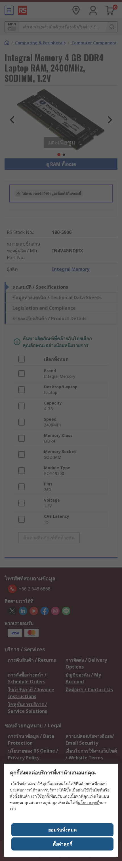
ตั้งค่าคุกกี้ (62, 844)
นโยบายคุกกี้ (88, 802)
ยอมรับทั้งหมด (62, 830)
